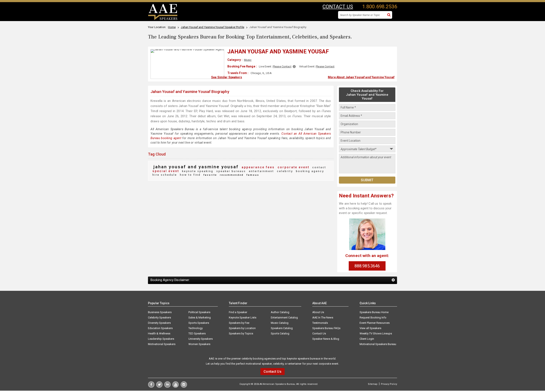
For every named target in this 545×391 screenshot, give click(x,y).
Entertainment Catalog (284, 317)
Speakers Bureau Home (374, 312)
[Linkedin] (167, 386)
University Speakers (200, 338)
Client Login (367, 338)
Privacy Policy (389, 384)
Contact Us (319, 333)
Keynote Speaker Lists (242, 317)
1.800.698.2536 (379, 7)
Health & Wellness (159, 333)
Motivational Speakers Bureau (378, 344)
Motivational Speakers (161, 344)
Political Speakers (199, 312)
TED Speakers (197, 333)
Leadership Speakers (161, 338)
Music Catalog (279, 322)
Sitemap (372, 384)
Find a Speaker (238, 312)
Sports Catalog (280, 333)
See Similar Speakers (226, 77)
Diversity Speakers (159, 322)
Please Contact (282, 66)
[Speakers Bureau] (163, 19)
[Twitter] (159, 386)
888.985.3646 (367, 265)
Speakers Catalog (282, 328)
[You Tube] (175, 386)
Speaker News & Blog (325, 338)
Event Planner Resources (375, 322)
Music (248, 59)
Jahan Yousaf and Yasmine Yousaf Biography (190, 91)
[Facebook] (151, 386)
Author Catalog (280, 312)
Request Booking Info (373, 317)
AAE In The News (322, 317)
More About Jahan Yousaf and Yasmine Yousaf (361, 77)
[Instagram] (184, 386)
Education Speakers (160, 328)
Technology (195, 328)
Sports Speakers (198, 322)
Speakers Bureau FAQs (326, 328)
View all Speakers (370, 328)
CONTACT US (338, 7)
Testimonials (320, 322)
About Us (318, 312)
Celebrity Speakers (159, 317)
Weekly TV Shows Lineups (376, 333)
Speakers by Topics (241, 333)
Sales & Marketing (199, 317)
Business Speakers (160, 312)
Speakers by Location (242, 328)
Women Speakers (199, 344)
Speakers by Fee (239, 322)
